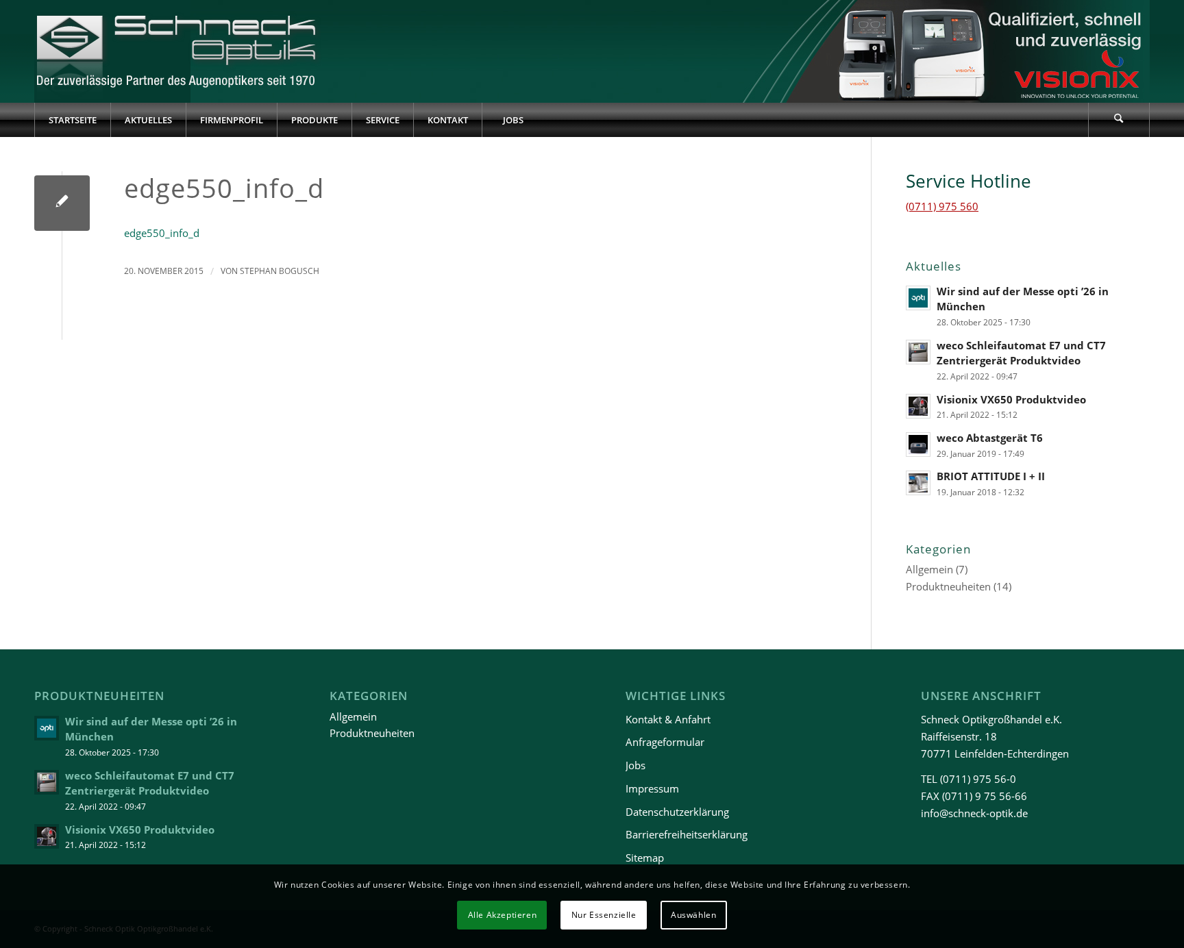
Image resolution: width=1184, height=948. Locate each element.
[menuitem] (72, 120)
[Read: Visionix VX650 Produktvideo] (918, 406)
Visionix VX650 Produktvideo (1011, 399)
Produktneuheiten (948, 586)
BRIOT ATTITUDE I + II (991, 476)
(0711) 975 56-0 (978, 779)
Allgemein (929, 569)
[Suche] (1119, 120)
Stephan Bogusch (279, 271)
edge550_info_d (161, 233)
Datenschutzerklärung (677, 812)
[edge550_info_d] (62, 203)
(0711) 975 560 (942, 206)
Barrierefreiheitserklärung (687, 834)
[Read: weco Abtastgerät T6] (918, 444)
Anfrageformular (665, 742)
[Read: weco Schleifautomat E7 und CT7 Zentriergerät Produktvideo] (918, 352)
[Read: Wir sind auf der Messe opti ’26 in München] (918, 298)
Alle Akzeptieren (502, 915)
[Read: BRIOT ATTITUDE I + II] (918, 483)
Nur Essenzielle (604, 915)
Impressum (652, 788)
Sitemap (645, 857)
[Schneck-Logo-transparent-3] (177, 51)
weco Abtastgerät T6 (990, 438)
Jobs (635, 765)
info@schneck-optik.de (974, 813)
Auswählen (693, 915)
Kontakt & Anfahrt (668, 719)
